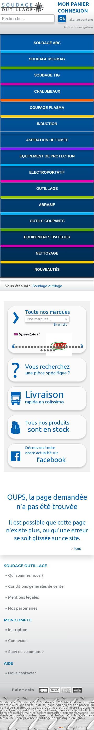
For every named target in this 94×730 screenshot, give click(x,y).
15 (57, 347)
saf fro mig (57, 715)
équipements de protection (74, 705)
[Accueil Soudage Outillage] (22, 12)
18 (67, 347)
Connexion (17, 640)
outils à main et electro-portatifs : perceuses (44, 712)
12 (48, 347)
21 (76, 347)
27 (51, 350)
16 (60, 347)
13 (51, 347)
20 (73, 347)
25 (45, 350)
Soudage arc (9, 702)
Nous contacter (21, 673)
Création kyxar (73, 727)
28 (54, 350)
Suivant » (82, 346)
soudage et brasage (46, 710)
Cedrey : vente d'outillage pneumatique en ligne (49, 718)
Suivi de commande (25, 651)
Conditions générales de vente (35, 586)
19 (70, 347)
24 (41, 350)
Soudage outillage (47, 286)
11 (45, 347)
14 (54, 347)
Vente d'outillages (13, 705)
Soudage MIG (28, 702)
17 (63, 347)
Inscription (17, 629)
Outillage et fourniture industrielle (69, 707)
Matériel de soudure (79, 702)
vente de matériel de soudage (21, 707)
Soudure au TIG (51, 702)
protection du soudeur (16, 710)
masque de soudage (41, 705)
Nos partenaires (22, 608)
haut (77, 548)
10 (41, 347)
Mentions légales (23, 597)
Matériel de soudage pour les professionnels (47, 714)
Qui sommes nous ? (25, 575)
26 (48, 350)
